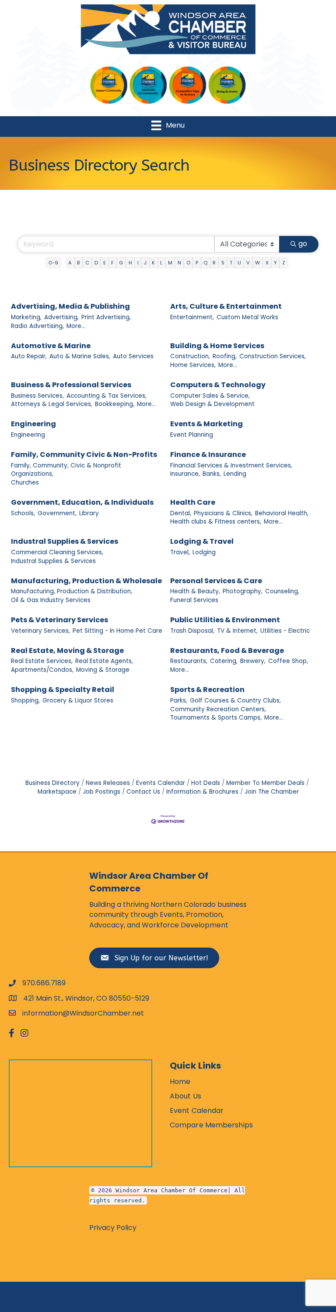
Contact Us (143, 792)
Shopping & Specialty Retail (62, 690)
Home (180, 1082)
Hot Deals (205, 783)
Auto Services (133, 356)
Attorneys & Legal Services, (51, 404)
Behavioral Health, (281, 513)
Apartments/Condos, (42, 670)
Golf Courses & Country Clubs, (235, 700)
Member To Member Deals (265, 783)
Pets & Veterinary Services (59, 620)
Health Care (192, 502)
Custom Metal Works (247, 317)
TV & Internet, (237, 631)
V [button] (248, 262)
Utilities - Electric (285, 631)
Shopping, (25, 700)
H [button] (130, 262)
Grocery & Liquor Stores (77, 700)
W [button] (257, 262)
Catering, (224, 661)
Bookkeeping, (114, 404)
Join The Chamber (272, 792)
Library (89, 513)
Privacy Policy (112, 1228)
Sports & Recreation (207, 690)
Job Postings (101, 792)
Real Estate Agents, (104, 661)
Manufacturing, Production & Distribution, (71, 591)
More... (75, 326)
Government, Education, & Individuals (82, 502)
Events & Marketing (206, 424)
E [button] (104, 262)
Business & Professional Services (71, 385)
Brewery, (253, 661)
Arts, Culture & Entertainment (226, 306)
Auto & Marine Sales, (79, 356)
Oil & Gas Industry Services (51, 600)
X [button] (267, 262)
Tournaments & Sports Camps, (216, 717)
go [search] (302, 244)
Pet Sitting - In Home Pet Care (117, 631)
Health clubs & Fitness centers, (215, 521)
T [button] (231, 262)
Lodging (204, 552)
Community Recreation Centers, (218, 709)
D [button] (96, 262)
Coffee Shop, (288, 661)
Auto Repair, (29, 356)
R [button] (214, 262)
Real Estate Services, (42, 661)
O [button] (188, 262)
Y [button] (275, 262)
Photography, (242, 591)
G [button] (121, 262)
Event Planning (191, 435)
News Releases (108, 783)
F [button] (112, 262)
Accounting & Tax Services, (106, 396)
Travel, (180, 552)
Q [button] (205, 262)
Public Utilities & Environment (225, 620)
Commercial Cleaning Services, (57, 552)
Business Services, (37, 396)
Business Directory (52, 783)
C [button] (87, 262)
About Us (185, 1096)
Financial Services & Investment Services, (231, 465)
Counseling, (282, 591)
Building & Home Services (217, 346)
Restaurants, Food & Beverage (227, 650)
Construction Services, (272, 356)
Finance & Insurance (208, 454)
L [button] (161, 262)
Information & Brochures (202, 792)
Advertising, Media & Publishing (70, 306)
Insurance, (185, 474)
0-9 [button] (53, 262)
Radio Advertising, (37, 326)
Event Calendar (197, 1110)
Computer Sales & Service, (210, 396)
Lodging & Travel (202, 541)
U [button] (239, 262)
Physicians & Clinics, (223, 513)
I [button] (138, 262)
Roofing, (225, 356)
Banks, (212, 474)
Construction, (190, 356)
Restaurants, (188, 661)
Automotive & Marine (51, 346)
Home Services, (193, 365)
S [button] (222, 262)
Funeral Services (194, 600)
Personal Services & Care (216, 581)
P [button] (197, 262)
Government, (57, 513)
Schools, (23, 513)
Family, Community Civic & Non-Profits (84, 454)
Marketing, (26, 317)
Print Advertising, (106, 317)
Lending (235, 474)
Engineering (33, 424)
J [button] (145, 262)
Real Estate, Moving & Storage (67, 650)
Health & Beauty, (195, 591)
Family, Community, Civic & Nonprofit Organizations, (66, 469)
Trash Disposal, (192, 631)
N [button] (179, 262)
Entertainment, (192, 317)
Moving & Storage (103, 670)
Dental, (180, 513)
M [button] (170, 262)
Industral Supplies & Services (64, 541)
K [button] (153, 262)
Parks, (178, 700)
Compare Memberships (211, 1125)
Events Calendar (160, 783)
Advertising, (61, 317)
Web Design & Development (212, 404)
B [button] (78, 262)
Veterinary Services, (40, 631)
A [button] (70, 262)
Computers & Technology (218, 385)
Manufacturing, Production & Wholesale (86, 581)
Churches (25, 482)
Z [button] (283, 262)
